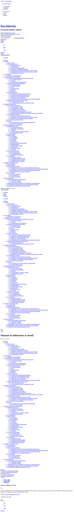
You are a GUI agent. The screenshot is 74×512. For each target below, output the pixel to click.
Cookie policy (6, 481)
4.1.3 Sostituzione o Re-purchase (16, 109)
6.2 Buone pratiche (10, 165)
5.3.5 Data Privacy (13, 141)
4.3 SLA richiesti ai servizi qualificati (14, 119)
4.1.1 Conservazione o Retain (16, 106)
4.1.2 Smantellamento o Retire (16, 108)
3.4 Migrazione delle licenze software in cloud (16, 100)
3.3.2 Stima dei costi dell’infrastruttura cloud (19, 95)
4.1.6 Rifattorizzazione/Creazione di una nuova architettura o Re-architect (26, 113)
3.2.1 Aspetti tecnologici (14, 84)
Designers (5, 8)
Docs (4, 14)
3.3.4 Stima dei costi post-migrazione (17, 97)
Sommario (5, 57)
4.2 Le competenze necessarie (13, 114)
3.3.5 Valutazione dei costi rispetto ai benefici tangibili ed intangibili (24, 99)
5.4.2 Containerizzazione (15, 153)
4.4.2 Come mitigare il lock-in (16, 123)
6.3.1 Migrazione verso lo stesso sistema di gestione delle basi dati (24, 167)
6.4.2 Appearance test (14, 175)
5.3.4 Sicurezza (12, 140)
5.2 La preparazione (10, 134)
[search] (19, 38)
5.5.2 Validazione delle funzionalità (17, 158)
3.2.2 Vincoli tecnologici (14, 86)
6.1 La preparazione (10, 163)
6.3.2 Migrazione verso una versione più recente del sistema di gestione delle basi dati (28, 169)
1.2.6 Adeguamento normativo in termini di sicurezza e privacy (23, 71)
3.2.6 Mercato (12, 91)
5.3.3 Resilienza (13, 139)
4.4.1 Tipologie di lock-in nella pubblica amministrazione (22, 122)
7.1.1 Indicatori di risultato (15, 180)
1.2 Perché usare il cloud (12, 64)
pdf (4, 44)
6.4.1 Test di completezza (15, 174)
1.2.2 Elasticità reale (13, 66)
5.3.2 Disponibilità (13, 138)
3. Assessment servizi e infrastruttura (11, 77)
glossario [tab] (5, 196)
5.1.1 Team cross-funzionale (15, 127)
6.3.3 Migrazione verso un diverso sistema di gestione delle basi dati (24, 170)
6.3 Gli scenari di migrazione (13, 166)
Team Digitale (8, 1)
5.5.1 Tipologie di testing (15, 157)
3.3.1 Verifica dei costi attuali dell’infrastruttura (20, 93)
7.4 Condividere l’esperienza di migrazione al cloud (18, 185)
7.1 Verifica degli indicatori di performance (16, 179)
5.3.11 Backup (12, 149)
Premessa (5, 60)
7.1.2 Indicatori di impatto (15, 182)
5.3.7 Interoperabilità (14, 144)
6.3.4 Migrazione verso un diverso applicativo (19, 171)
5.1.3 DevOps (12, 130)
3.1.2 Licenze (12, 80)
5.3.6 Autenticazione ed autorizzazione (18, 143)
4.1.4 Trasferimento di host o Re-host (17, 110)
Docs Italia (8, 26)
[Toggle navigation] (12, 1)
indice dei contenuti (5, 55)
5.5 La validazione (10, 156)
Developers (6, 7)
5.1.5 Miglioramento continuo (16, 132)
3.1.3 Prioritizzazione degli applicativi (17, 82)
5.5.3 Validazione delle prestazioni (17, 160)
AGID (2, 1)
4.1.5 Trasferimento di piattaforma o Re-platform (20, 112)
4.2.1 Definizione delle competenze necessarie (19, 115)
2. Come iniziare (7, 74)
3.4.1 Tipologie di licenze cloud (16, 101)
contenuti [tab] (5, 192)
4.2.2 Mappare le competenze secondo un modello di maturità (23, 117)
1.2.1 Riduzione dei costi (15, 65)
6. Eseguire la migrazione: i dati (10, 162)
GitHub (5, 15)
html (4, 47)
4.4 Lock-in (9, 121)
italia (10, 497)
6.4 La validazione (10, 173)
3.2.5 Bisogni (12, 90)
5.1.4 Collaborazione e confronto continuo (19, 131)
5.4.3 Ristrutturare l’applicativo (16, 154)
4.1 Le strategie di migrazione (13, 105)
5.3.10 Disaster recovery (14, 148)
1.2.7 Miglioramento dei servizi (16, 73)
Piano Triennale (7, 3)
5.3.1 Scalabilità (13, 136)
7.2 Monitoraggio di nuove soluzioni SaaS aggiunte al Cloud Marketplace (23, 183)
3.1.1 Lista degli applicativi (15, 79)
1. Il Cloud (5, 61)
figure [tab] (4, 193)
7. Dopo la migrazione (8, 178)
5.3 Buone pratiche (10, 135)
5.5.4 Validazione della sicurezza (16, 161)
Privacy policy (6, 479)
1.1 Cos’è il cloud (10, 62)
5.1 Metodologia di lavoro (12, 126)
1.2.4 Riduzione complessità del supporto (18, 69)
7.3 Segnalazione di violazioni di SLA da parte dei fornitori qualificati (22, 184)
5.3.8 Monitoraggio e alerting (16, 145)
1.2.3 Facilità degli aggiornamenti (16, 68)
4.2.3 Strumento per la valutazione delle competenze (21, 118)
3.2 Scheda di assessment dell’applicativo (15, 83)
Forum (5, 12)
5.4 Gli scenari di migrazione (13, 150)
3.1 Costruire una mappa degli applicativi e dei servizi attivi (19, 78)
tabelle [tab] (4, 194)
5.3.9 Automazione (13, 147)
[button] (5, 36)
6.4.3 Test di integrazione (15, 176)
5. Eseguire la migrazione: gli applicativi (12, 125)
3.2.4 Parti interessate (14, 88)
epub (4, 50)
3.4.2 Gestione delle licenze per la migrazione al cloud (21, 103)
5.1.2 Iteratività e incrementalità (16, 128)
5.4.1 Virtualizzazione (14, 152)
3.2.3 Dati (11, 87)
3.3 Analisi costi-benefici (12, 92)
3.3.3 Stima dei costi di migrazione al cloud (19, 96)
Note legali (6, 482)
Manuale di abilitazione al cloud (8, 32)
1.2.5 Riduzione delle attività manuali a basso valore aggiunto (23, 70)
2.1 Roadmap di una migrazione (13, 75)
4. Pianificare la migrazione (9, 104)
